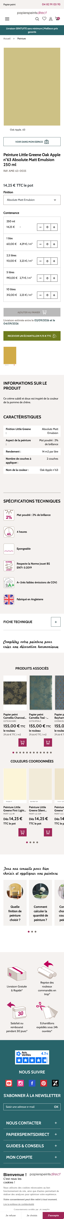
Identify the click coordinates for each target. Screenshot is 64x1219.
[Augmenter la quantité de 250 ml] (54, 227)
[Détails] (22, 832)
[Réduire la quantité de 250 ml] (40, 227)
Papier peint (9, 4)
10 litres (11, 289)
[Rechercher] (37, 18)
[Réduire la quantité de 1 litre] (40, 244)
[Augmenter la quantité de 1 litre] (54, 244)
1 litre (9, 238)
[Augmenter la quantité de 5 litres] (54, 278)
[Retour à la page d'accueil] (32, 13)
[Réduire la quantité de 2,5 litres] (40, 261)
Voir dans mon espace (29, 141)
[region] (32, 98)
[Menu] (8, 18)
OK (56, 1107)
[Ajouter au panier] (22, 742)
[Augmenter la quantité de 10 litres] (54, 295)
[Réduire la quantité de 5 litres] (40, 278)
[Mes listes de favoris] (44, 18)
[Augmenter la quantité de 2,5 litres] (54, 261)
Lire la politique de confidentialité (18, 1204)
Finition (8, 192)
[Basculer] (56, 622)
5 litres (10, 272)
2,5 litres (11, 255)
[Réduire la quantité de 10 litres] (40, 295)
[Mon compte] (51, 18)
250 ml (10, 221)
